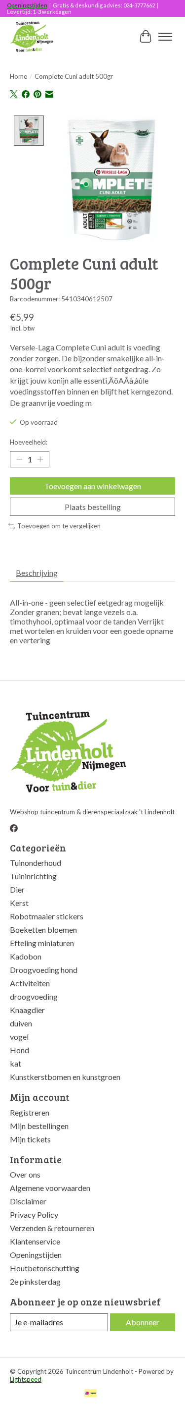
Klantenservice (35, 1241)
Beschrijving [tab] (37, 572)
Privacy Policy (34, 1214)
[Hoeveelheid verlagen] (19, 458)
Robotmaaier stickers (46, 916)
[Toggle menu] (165, 37)
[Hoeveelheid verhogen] (40, 458)
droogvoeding (34, 996)
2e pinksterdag (35, 1281)
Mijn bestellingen (39, 1125)
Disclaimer (28, 1201)
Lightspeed (25, 1379)
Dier (17, 889)
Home (18, 76)
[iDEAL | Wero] (90, 1394)
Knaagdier (27, 1010)
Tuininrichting (33, 876)
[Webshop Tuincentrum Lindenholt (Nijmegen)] (32, 37)
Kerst (19, 902)
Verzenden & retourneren (52, 1228)
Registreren (29, 1112)
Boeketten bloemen (43, 929)
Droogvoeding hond (43, 969)
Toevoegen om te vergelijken (59, 526)
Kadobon (25, 956)
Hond (19, 1050)
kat (15, 1063)
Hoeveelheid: (28, 442)
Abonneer (142, 1322)
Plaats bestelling (93, 506)
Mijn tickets (30, 1139)
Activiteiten (30, 983)
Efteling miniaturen (42, 943)
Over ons (25, 1174)
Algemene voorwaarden (50, 1187)
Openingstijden (27, 5)
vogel (19, 1036)
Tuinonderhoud (35, 862)
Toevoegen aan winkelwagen (92, 486)
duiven (21, 1023)
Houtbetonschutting (44, 1268)
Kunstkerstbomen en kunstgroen (65, 1076)
